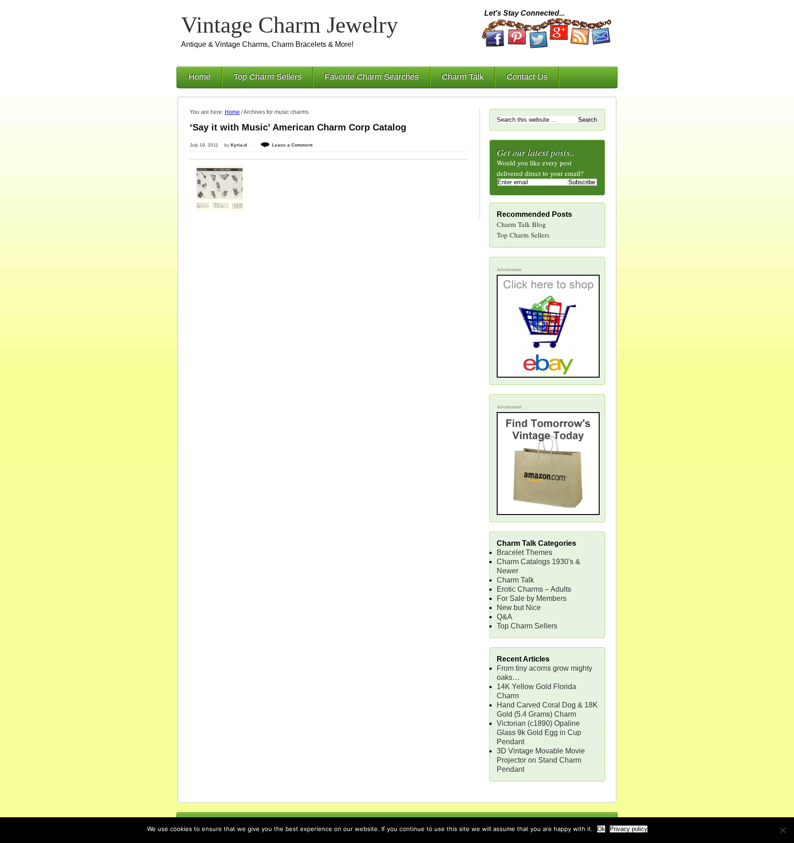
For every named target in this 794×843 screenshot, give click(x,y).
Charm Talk (462, 76)
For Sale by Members (532, 598)
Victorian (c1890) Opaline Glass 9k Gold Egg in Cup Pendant (539, 732)
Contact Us (526, 76)
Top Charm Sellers (267, 76)
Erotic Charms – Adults (534, 589)
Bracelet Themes (524, 552)
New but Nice (519, 607)
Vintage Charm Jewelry (289, 25)
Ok (601, 829)
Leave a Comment (292, 144)
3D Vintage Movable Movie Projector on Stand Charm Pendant (541, 760)
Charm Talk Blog (521, 224)
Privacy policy (628, 829)
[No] (782, 830)
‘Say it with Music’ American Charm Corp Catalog (298, 127)
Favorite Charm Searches (371, 76)
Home (199, 76)
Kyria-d (239, 144)
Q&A (504, 617)
